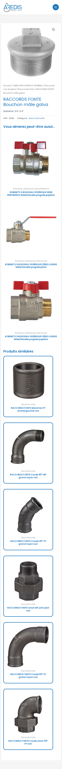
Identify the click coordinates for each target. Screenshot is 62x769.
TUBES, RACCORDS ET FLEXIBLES (28, 85)
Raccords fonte (26, 89)
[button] (53, 29)
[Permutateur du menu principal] (56, 7)
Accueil (7, 85)
